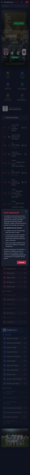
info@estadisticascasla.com (18, 254)
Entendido (21, 262)
